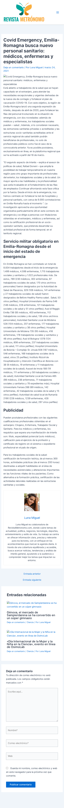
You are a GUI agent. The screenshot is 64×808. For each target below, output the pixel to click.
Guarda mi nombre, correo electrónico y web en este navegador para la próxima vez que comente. (31, 772)
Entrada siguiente (32, 580)
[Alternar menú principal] (57, 12)
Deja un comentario (13, 67)
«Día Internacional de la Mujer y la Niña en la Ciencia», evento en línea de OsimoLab (31, 644)
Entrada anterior (32, 574)
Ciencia (30, 622)
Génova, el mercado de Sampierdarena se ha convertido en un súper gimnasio (31, 615)
